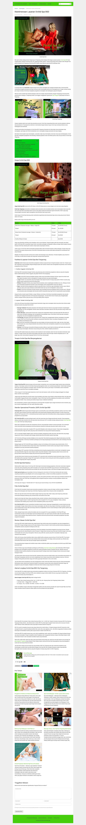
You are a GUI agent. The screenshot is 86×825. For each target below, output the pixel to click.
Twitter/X (30, 665)
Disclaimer (50, 817)
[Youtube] (24, 661)
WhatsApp (36, 665)
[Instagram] (17, 661)
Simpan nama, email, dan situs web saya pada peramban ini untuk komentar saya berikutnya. (34, 807)
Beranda (16, 8)
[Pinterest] (21, 661)
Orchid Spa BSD (64, 60)
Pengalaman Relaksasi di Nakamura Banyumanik (27, 693)
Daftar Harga (42, 3)
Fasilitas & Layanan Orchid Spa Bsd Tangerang (25, 144)
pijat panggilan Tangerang (20, 641)
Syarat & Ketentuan (42, 817)
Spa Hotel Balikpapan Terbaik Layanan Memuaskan (56, 693)
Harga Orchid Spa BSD (20, 142)
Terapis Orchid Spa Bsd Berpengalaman (24, 148)
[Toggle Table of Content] (36, 141)
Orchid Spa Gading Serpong (50, 547)
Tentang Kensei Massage (32, 817)
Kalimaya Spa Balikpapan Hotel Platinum (25, 728)
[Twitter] (23, 661)
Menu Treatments (33, 3)
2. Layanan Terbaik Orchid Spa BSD (23, 147)
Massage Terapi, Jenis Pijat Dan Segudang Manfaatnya (57, 728)
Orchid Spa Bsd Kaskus (21, 151)
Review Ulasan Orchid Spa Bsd (22, 154)
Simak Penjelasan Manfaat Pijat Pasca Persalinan (27, 763)
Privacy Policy (56, 817)
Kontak (49, 3)
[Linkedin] (19, 661)
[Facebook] (15, 661)
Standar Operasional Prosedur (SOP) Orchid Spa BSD (27, 150)
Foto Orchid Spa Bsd (20, 153)
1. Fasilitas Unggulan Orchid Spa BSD (24, 145)
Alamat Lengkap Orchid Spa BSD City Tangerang (26, 156)
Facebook (24, 665)
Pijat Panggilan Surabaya (21, 3)
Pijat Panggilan (22, 8)
